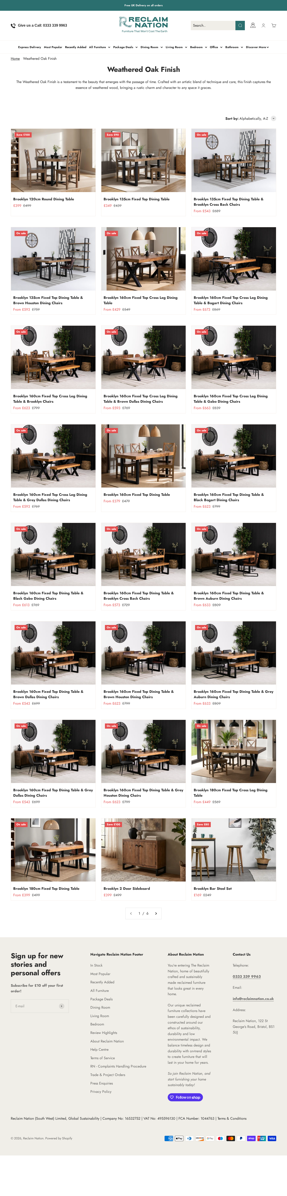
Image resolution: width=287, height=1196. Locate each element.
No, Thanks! (237, 1166)
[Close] (274, 1098)
